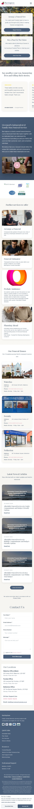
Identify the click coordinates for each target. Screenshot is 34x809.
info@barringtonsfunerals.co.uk (17, 702)
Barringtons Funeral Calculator (12, 265)
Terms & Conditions (17, 776)
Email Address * (7, 622)
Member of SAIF (6, 768)
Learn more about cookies (8, 802)
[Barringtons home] (8, 3)
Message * (6, 637)
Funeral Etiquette (6, 750)
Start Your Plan (17, 55)
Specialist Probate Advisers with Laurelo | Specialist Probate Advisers (16, 300)
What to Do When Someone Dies (11, 752)
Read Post (7, 513)
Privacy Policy (17, 598)
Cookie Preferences (17, 779)
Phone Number (7, 630)
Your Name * (6, 615)
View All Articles (17, 587)
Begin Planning (17, 30)
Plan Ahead (5, 736)
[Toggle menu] (31, 3)
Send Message (17, 656)
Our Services (5, 738)
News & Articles (6, 741)
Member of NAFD (6, 766)
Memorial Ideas (6, 757)
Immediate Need (6, 733)
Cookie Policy (26, 776)
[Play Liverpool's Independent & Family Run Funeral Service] (17, 165)
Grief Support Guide (7, 755)
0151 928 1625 (10, 699)
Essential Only (9, 806)
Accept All (25, 806)
